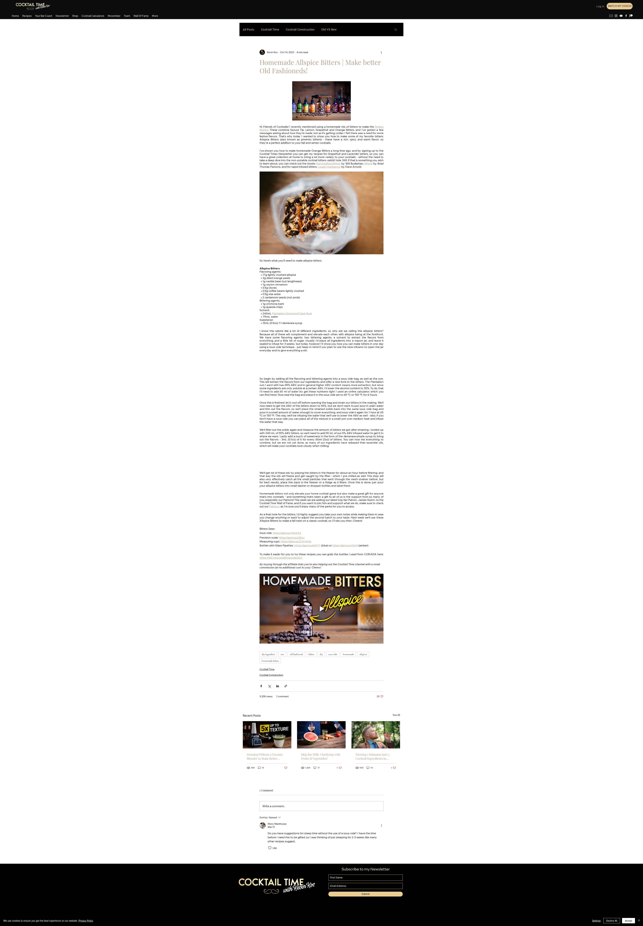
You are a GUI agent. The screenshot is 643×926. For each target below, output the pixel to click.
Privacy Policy (86, 920)
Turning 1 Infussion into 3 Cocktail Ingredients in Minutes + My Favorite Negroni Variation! (372, 756)
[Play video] (321, 608)
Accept (628, 920)
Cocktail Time (270, 29)
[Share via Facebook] (261, 686)
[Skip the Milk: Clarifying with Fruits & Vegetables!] (321, 734)
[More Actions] (381, 825)
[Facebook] (626, 15)
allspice (363, 654)
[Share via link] (285, 686)
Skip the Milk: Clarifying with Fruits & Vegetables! (320, 756)
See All (396, 714)
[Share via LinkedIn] (277, 686)
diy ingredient (268, 654)
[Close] (639, 920)
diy (321, 654)
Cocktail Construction (300, 29)
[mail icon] (611, 15)
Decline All (611, 920)
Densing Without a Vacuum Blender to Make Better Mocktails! (265, 756)
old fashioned (296, 654)
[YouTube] (621, 15)
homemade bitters (270, 660)
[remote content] (321, 364)
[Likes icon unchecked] (270, 848)
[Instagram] (616, 15)
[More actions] (381, 52)
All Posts (248, 29)
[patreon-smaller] (631, 15)
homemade (348, 654)
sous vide (332, 654)
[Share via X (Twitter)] (269, 686)
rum (282, 654)
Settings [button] (596, 920)
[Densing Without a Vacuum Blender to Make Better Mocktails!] (267, 734)
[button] (395, 29)
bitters (311, 654)
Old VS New (329, 29)
